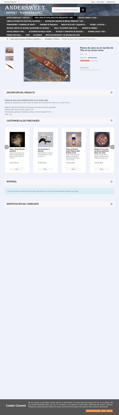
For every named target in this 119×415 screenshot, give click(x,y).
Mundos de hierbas (90, 28)
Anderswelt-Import (92, 57)
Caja (92, 2)
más (77, 191)
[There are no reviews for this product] (14, 163)
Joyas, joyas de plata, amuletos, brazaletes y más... (54, 18)
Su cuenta (100, 2)
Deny (103, 411)
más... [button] (17, 169)
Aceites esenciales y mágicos (18, 18)
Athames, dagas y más (96, 32)
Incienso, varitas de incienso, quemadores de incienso (28, 28)
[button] (59, 121)
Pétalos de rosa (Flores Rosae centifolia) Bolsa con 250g (101, 151)
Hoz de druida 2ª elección (44, 150)
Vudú (28, 35)
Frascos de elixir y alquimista (73, 25)
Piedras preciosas (14, 35)
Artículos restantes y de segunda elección (62, 35)
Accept (109, 411)
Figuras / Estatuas (97, 25)
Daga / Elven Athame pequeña (17, 150)
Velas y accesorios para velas (65, 28)
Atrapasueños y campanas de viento (21, 25)
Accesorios (37, 35)
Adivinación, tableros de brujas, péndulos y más (64, 21)
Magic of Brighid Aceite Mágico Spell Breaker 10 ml (73, 151)
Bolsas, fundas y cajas (88, 18)
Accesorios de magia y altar (40, 32)
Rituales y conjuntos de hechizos (69, 32)
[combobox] (12, 2)
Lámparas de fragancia (49, 25)
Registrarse (111, 2)
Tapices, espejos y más (15, 32)
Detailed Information (93, 411)
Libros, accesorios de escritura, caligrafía (23, 21)
